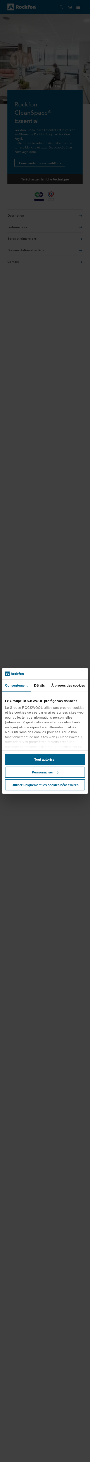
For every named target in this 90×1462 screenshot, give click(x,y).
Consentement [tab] (16, 685)
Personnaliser (42, 772)
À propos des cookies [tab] (68, 685)
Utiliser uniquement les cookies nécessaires (45, 785)
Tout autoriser (45, 759)
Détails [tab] (39, 685)
